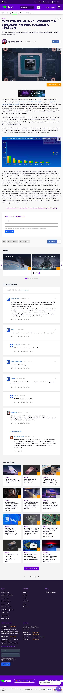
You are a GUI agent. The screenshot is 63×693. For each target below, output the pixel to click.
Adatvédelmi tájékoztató (7, 610)
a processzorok (22, 102)
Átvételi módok (5, 615)
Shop (47, 7)
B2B (40, 2)
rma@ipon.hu (36, 634)
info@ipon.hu (36, 639)
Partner (35, 2)
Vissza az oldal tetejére (30, 577)
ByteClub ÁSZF (43, 689)
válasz (27, 319)
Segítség (25, 623)
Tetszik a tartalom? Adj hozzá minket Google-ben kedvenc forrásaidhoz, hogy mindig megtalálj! (31, 208)
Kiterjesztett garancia (7, 595)
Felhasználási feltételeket (25, 228)
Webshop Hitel (5, 592)
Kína (4, 241)
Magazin (53, 7)
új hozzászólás (21, 319)
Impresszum (28, 689)
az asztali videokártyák (35, 102)
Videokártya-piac (24, 241)
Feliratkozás (9, 231)
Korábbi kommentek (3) (16, 431)
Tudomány (21, 13)
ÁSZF (35, 689)
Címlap (3, 13)
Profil (46, 589)
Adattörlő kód (5, 613)
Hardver (7, 477)
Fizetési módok (5, 618)
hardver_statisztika (12, 241)
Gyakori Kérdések (6, 601)
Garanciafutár (5, 598)
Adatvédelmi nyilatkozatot (39, 228)
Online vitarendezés (6, 607)
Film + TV (32, 13)
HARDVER (4, 18)
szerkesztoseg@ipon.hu (37, 637)
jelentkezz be (24, 290)
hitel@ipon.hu (36, 632)
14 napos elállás (5, 604)
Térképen (12, 626)
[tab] (26, 278)
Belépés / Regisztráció (50, 592)
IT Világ (9, 13)
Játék (27, 13)
